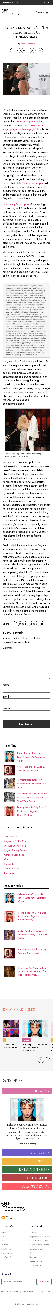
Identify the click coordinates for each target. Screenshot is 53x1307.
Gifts (6, 859)
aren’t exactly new (25, 121)
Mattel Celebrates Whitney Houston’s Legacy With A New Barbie (33, 935)
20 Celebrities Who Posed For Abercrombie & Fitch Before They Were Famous (32, 797)
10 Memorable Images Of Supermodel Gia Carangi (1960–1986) (33, 783)
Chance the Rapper (32, 183)
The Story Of (10, 836)
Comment (9, 648)
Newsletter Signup (10, 2)
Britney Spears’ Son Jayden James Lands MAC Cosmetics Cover (31, 756)
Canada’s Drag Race (14, 854)
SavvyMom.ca (10, 873)
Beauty (26, 1040)
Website (7, 708)
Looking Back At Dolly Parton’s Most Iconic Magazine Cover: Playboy (31, 811)
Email (7, 696)
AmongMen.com (12, 868)
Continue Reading (27, 1143)
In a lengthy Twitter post (16, 204)
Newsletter (9, 864)
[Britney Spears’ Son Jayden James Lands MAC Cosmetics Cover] (35, 1028)
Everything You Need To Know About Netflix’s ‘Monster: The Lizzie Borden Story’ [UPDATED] (32, 971)
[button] (12, 50)
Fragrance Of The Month (16, 841)
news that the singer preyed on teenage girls (23, 127)
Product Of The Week (15, 845)
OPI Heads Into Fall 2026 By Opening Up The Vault (32, 951)
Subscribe (44, 1281)
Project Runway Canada (15, 850)
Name (7, 685)
